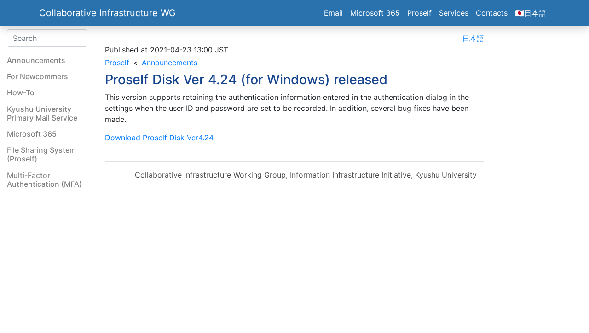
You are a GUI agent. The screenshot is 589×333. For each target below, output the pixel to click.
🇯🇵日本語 (530, 12)
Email (333, 12)
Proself (419, 12)
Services (453, 12)
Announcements (169, 62)
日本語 (473, 38)
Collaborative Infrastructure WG (107, 12)
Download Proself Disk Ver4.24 (159, 137)
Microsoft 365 (375, 12)
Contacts (492, 12)
